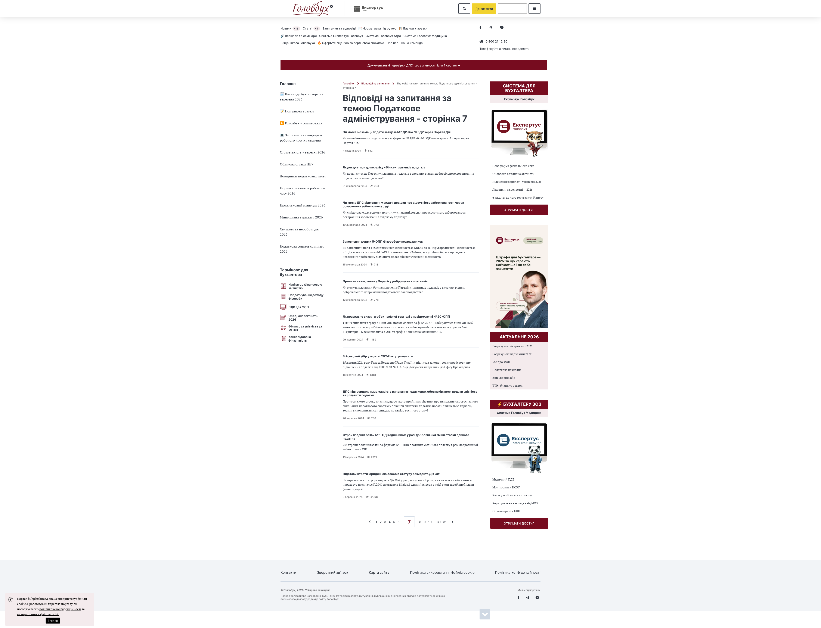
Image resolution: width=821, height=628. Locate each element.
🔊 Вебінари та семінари (299, 36)
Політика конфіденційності (517, 573)
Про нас (392, 43)
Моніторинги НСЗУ (506, 487)
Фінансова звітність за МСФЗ (305, 328)
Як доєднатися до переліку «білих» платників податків (384, 167)
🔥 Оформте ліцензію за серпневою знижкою (350, 43)
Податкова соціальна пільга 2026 (302, 249)
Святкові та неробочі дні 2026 (299, 232)
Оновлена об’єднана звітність (513, 174)
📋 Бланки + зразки (413, 28)
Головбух (349, 83)
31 (445, 522)
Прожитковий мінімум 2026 (302, 205)
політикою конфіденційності (60, 609)
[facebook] (480, 28)
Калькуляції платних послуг (512, 495)
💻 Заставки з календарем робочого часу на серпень (301, 138)
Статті (310, 28)
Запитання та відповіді (339, 28)
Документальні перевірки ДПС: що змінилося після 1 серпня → (414, 65)
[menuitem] (292, 28)
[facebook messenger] (502, 28)
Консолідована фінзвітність (299, 338)
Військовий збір (503, 378)
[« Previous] (370, 522)
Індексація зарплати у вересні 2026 (516, 182)
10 (430, 522)
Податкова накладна (506, 370)
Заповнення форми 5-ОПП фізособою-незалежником (383, 241)
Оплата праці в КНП (506, 511)
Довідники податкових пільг (303, 176)
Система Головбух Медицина (425, 36)
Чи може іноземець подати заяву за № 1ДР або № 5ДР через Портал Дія (396, 132)
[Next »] (451, 522)
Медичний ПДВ (503, 479)
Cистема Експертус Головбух (341, 36)
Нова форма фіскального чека (513, 166)
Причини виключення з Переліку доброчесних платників (385, 281)
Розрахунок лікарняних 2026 (512, 346)
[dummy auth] (512, 8)
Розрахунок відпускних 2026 (512, 354)
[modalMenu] (534, 8)
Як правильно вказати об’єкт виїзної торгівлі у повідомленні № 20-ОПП (396, 316)
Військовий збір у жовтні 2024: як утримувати (378, 356)
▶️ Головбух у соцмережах (301, 123)
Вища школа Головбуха (298, 43)
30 (439, 522)
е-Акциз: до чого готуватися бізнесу (517, 197)
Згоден (53, 620)
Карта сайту (379, 573)
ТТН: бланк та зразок (507, 385)
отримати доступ (519, 210)
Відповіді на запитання (375, 83)
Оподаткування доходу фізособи (305, 296)
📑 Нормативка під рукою (377, 28)
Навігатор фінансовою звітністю (305, 286)
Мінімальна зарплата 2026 (301, 217)
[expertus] (366, 9)
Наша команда (412, 43)
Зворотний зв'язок (332, 573)
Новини (289, 28)
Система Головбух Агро (383, 36)
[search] (464, 8)
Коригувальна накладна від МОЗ (515, 503)
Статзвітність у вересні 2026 (302, 152)
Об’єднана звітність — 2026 (304, 317)
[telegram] (490, 28)
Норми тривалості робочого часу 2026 (302, 191)
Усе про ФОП (501, 362)
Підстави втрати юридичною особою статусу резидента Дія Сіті (391, 474)
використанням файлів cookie (38, 614)
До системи (484, 8)
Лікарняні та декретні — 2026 (512, 189)
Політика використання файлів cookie (442, 573)
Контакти (288, 573)
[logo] (313, 8)
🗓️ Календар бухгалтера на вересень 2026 (301, 97)
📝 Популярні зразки (297, 111)
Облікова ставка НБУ (297, 164)
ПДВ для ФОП (298, 307)
